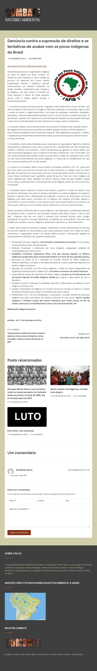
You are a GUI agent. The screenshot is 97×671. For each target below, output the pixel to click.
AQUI (81, 654)
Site (67, 500)
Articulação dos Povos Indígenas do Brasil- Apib (26, 66)
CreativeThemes (49, 666)
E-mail (41, 500)
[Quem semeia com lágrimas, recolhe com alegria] (70, 375)
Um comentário (35, 58)
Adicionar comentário (19, 509)
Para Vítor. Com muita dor (20, 430)
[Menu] (91, 15)
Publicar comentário (19, 532)
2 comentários (37, 434)
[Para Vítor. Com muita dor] (27, 417)
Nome (12, 500)
